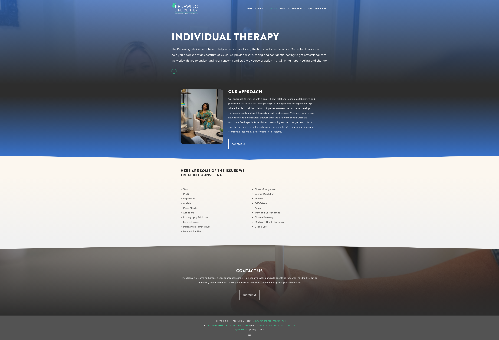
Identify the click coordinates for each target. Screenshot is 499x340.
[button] (262, 8)
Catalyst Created (263, 321)
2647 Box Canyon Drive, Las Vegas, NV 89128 (275, 325)
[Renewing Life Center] (185, 7)
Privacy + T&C (279, 321)
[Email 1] (249, 335)
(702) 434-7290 (242, 330)
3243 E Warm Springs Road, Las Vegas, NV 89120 (228, 325)
